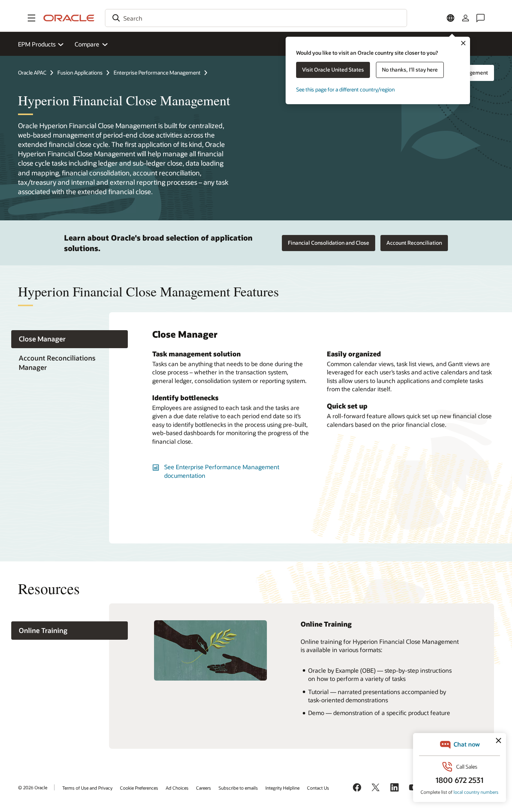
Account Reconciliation (414, 242)
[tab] (69, 339)
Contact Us (318, 788)
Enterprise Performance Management (157, 72)
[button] (31, 17)
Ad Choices (177, 788)
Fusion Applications (80, 72)
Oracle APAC (32, 72)
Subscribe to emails (238, 788)
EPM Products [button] (36, 44)
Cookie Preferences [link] (139, 788)
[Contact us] (480, 17)
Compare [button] (87, 44)
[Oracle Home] (69, 18)
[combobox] (256, 18)
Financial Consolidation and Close (328, 242)
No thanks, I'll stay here (410, 69)
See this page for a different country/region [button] (345, 89)
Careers (203, 788)
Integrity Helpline (282, 788)
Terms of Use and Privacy (87, 788)
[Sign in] (465, 17)
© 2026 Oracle (32, 787)
